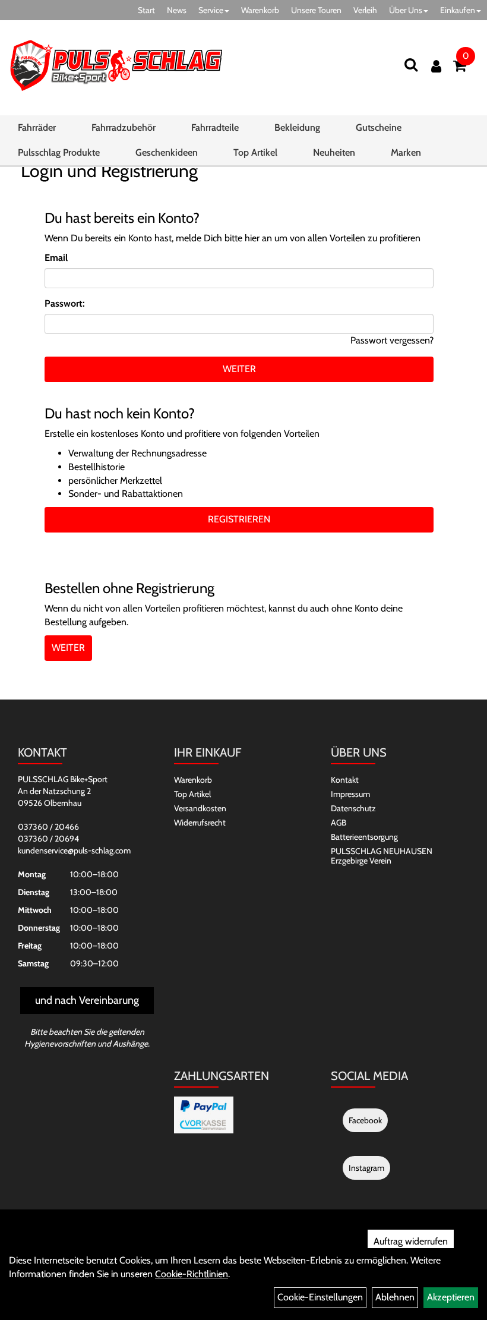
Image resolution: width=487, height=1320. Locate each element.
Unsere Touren (316, 10)
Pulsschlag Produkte (59, 152)
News (176, 10)
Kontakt (345, 779)
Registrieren (239, 519)
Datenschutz (353, 808)
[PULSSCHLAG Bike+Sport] (116, 65)
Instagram (366, 1168)
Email (56, 257)
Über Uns (405, 10)
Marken (406, 152)
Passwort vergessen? (392, 340)
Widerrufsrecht (200, 822)
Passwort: (65, 303)
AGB (338, 822)
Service (210, 10)
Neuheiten (334, 152)
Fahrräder (37, 127)
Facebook (365, 1120)
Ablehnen (395, 1297)
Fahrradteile (215, 127)
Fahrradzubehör (123, 127)
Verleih (365, 10)
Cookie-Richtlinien (191, 1274)
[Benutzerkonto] (436, 66)
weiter (239, 368)
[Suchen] (411, 64)
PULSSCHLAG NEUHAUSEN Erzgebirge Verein (381, 856)
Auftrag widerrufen (411, 1241)
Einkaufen (457, 10)
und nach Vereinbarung (87, 1000)
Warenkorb (260, 10)
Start (146, 10)
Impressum (350, 794)
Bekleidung (297, 127)
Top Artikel (255, 152)
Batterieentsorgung (364, 836)
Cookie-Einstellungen (320, 1297)
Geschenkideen (166, 152)
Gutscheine (378, 127)
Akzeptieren (451, 1297)
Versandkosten (200, 808)
